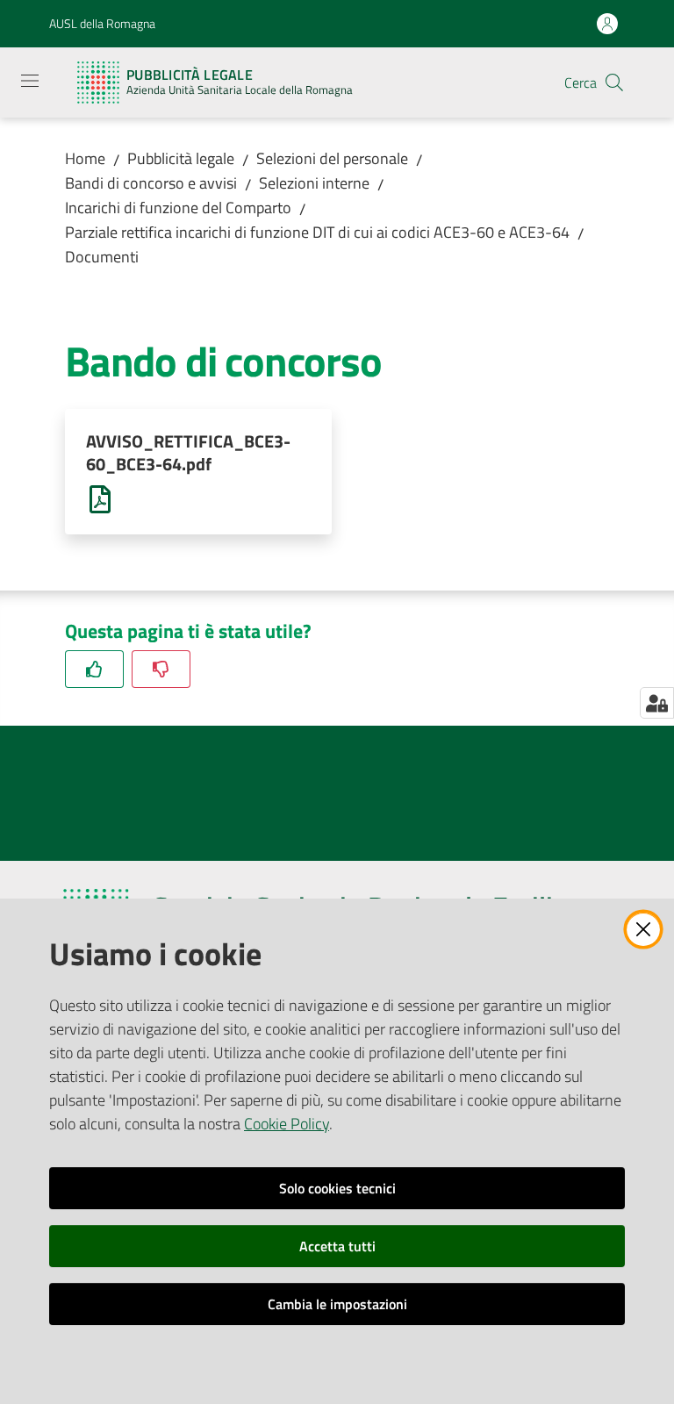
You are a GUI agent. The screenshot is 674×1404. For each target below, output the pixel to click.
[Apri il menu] (29, 80)
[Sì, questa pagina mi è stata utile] (94, 669)
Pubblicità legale (180, 158)
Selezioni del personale (332, 158)
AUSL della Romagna (102, 23)
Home (85, 158)
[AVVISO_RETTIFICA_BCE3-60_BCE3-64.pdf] (100, 498)
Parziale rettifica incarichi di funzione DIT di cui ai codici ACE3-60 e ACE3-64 (317, 232)
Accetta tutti (337, 1246)
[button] (614, 82)
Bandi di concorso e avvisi (151, 183)
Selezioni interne (314, 183)
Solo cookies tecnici (337, 1188)
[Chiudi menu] (611, 35)
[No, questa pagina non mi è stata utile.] (161, 669)
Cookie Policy (286, 1123)
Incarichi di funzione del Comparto (178, 207)
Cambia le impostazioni (337, 1303)
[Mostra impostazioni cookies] (657, 703)
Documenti (102, 257)
